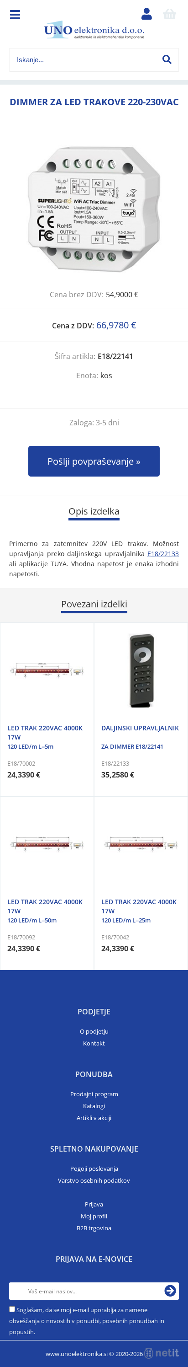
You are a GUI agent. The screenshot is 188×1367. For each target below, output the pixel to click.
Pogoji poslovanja (94, 1168)
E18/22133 (163, 553)
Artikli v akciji (94, 1118)
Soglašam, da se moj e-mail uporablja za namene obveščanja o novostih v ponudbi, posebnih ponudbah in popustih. (86, 1321)
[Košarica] (169, 16)
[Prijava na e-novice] (170, 1291)
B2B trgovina (94, 1228)
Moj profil (94, 1216)
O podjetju (94, 1031)
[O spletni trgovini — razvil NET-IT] (161, 1353)
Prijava (94, 1204)
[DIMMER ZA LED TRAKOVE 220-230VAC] (94, 209)
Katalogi (94, 1106)
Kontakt (94, 1043)
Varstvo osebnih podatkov (94, 1180)
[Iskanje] (167, 59)
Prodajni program (94, 1094)
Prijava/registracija (146, 16)
